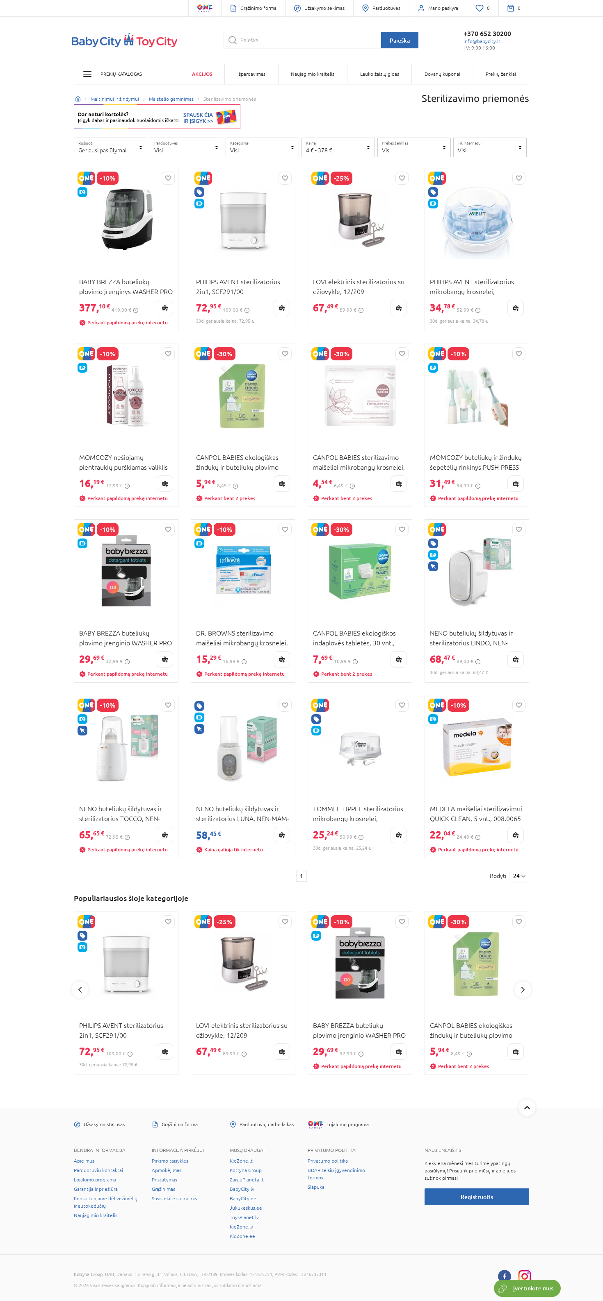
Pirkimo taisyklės (170, 1161)
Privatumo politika (328, 1161)
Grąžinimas (163, 1189)
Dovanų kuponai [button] (442, 74)
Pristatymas (164, 1180)
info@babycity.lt (482, 41)
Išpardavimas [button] (251, 74)
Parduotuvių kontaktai (98, 1170)
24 (516, 876)
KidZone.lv (241, 1227)
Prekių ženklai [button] (501, 74)
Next (523, 990)
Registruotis (477, 1196)
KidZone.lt (241, 1161)
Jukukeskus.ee (246, 1208)
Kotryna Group (246, 1170)
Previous (80, 990)
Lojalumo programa (95, 1180)
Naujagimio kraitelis (95, 1215)
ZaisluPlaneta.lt (247, 1180)
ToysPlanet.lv (244, 1217)
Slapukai (317, 1187)
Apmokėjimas (166, 1170)
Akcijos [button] (202, 74)
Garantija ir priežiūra (96, 1189)
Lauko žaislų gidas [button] (379, 74)
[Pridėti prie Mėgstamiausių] (168, 178)
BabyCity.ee (243, 1198)
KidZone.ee (242, 1236)
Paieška (400, 40)
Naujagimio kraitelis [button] (312, 74)
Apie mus (84, 1161)
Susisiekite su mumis (174, 1198)
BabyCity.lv (242, 1189)
